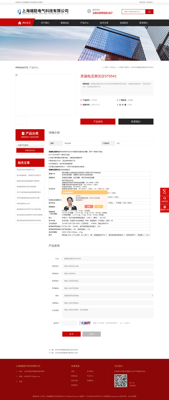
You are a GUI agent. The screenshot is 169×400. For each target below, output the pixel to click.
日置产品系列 (124, 67)
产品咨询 (98, 121)
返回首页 (142, 2)
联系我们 (150, 2)
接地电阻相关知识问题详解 (26, 186)
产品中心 (84, 23)
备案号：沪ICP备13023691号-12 (92, 396)
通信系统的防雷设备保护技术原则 (29, 220)
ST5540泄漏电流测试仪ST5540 (66, 350)
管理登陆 (107, 396)
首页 (106, 67)
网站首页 (26, 23)
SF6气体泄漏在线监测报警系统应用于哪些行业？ (30, 192)
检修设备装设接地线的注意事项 (28, 181)
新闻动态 (65, 23)
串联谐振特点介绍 (23, 203)
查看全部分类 (30, 150)
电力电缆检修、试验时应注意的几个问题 (30, 175)
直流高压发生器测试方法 (25, 170)
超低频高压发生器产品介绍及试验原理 (30, 209)
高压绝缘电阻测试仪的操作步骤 (28, 198)
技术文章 (104, 23)
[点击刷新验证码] (85, 323)
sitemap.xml (115, 396)
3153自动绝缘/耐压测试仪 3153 (66, 353)
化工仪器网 (132, 396)
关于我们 (45, 23)
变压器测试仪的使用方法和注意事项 (30, 215)
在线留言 (124, 23)
